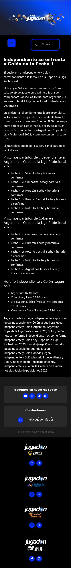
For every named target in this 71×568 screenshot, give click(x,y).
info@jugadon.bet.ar (39, 419)
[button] (11, 43)
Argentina (39, 327)
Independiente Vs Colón (19, 366)
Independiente (21, 362)
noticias (9, 370)
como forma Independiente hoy (29, 335)
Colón (51, 331)
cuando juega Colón (40, 344)
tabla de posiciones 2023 (31, 370)
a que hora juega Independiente (31, 318)
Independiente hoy (43, 362)
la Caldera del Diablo (48, 366)
